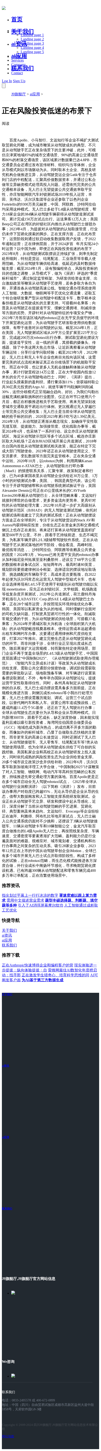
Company (18, 64)
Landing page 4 (32, 48)
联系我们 (22, 68)
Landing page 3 (32, 43)
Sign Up (19, 81)
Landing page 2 (32, 39)
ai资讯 (19, 44)
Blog (15, 69)
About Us (18, 56)
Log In (7, 81)
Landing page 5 (32, 52)
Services (17, 60)
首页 (17, 19)
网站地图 (8, 1436)
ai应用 (35, 94)
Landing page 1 (32, 35)
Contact (17, 73)
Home (15, 31)
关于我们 (22, 31)
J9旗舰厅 (18, 94)
